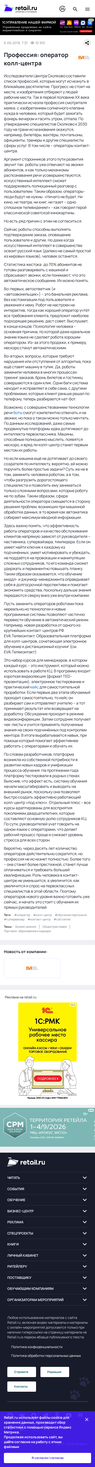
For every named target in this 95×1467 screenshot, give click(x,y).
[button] (47, 1177)
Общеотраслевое (54, 927)
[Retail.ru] (27, 9)
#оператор (22, 915)
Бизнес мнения (25, 927)
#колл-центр (42, 915)
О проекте (21, 1372)
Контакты (21, 1386)
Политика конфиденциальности (37, 1346)
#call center (62, 919)
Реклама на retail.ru (20, 997)
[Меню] (87, 9)
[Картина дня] (62, 9)
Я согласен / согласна (48, 1458)
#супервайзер (14, 919)
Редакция (54, 1372)
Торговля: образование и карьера (27, 931)
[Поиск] (75, 9)
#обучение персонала (71, 915)
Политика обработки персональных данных (46, 1355)
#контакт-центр (39, 919)
